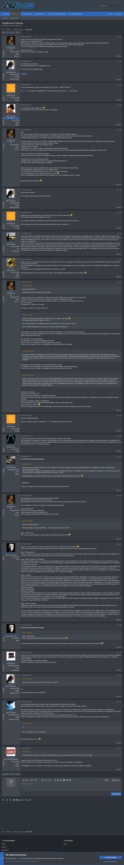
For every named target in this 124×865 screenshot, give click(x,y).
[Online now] (11, 44)
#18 (120, 675)
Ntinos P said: (26, 315)
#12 (120, 436)
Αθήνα (17, 125)
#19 (120, 702)
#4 (120, 105)
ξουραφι (25, 91)
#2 (120, 61)
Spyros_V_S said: (27, 351)
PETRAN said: (26, 464)
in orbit (17, 277)
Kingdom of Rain (14, 79)
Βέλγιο (17, 474)
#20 (120, 748)
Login (64, 844)
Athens (17, 766)
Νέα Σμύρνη (15, 251)
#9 (120, 259)
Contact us (5, 850)
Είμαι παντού (15, 670)
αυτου (68, 91)
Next (17, 32)
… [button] (9, 32)
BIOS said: (25, 751)
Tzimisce (5, 25)
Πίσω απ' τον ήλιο (14, 719)
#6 (120, 190)
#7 (120, 212)
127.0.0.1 (16, 56)
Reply (119, 56)
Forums (4, 847)
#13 (120, 456)
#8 (120, 233)
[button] (33, 14)
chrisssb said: (26, 285)
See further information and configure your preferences (22, 861)
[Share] (118, 37)
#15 (120, 544)
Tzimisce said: (26, 632)
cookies (18, 858)
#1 (120, 37)
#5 (120, 130)
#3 (120, 84)
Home (3, 844)
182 (13, 32)
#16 (120, 625)
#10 (120, 282)
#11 (120, 415)
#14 (120, 495)
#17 (120, 652)
